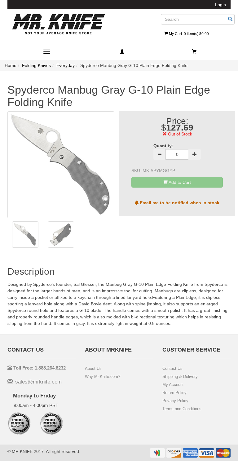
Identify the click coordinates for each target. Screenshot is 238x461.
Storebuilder (58, 24)
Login (220, 4)
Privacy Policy (175, 400)
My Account (173, 384)
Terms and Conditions (181, 408)
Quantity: (163, 145)
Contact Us (172, 368)
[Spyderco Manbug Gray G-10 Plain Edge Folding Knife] (25, 234)
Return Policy (174, 392)
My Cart (188, 34)
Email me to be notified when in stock (179, 202)
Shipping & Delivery (180, 376)
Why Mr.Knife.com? (102, 376)
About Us (93, 368)
